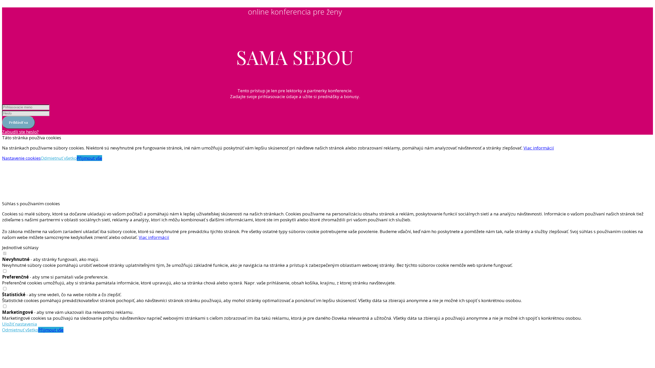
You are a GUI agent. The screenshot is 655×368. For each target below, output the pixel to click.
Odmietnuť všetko (59, 158)
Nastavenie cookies (21, 158)
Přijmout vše (89, 158)
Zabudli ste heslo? (20, 132)
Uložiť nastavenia (19, 324)
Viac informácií (538, 148)
